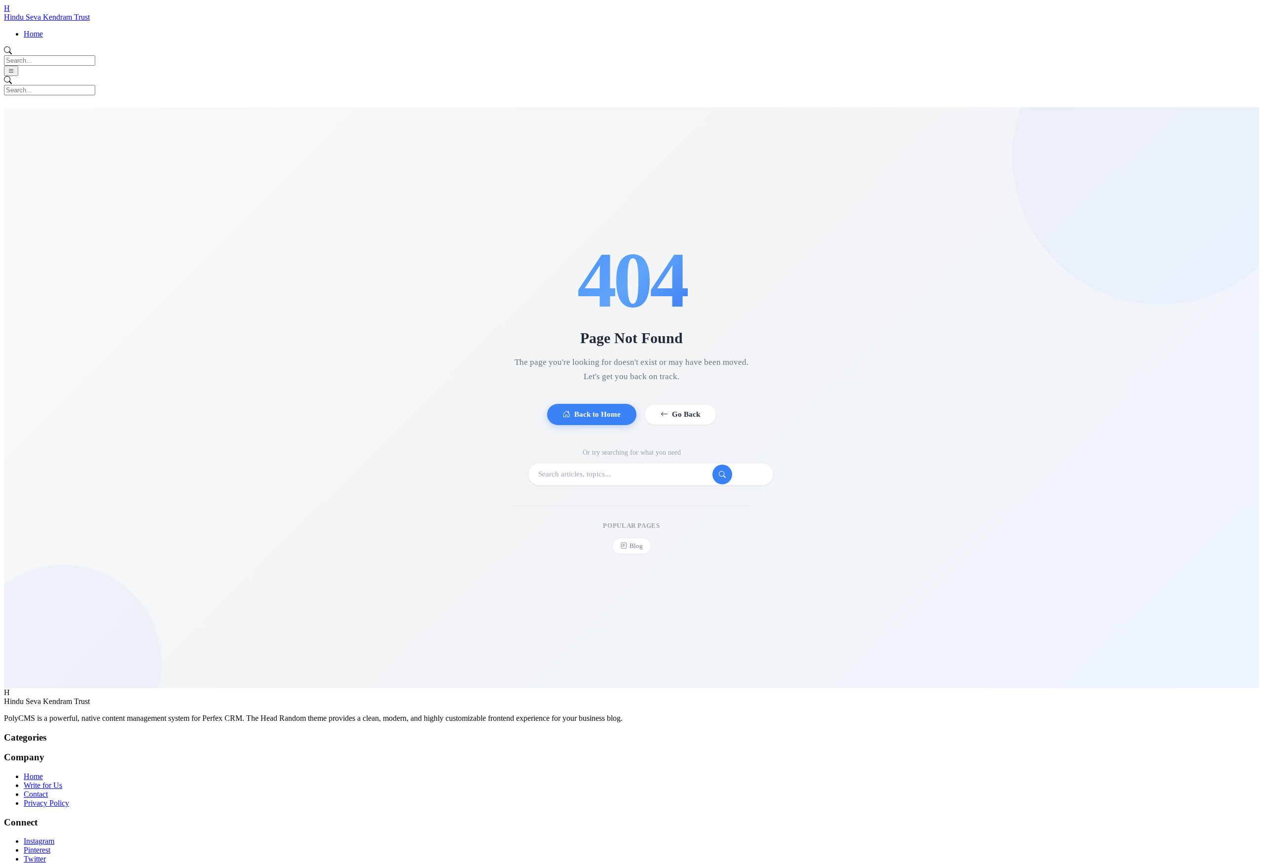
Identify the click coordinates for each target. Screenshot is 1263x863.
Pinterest (37, 850)
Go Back (686, 414)
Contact (36, 794)
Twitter (35, 859)
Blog (636, 545)
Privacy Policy (46, 803)
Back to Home (597, 414)
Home (33, 34)
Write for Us (43, 785)
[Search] (722, 474)
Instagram (39, 841)
